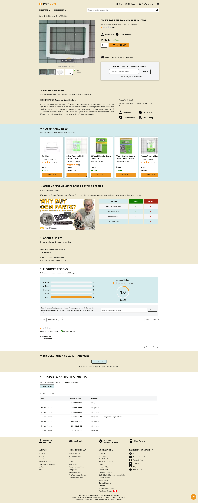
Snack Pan (45, 156)
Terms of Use (103, 480)
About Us (102, 453)
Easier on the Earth (106, 461)
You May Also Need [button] (55, 129)
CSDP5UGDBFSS (76, 416)
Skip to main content (99, 17)
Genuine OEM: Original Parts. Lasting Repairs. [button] (73, 186)
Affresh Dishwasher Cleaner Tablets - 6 (101, 157)
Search (152, 310)
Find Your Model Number (77, 475)
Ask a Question (99, 362)
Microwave (73, 464)
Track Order (43, 459)
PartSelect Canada (105, 491)
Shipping (42, 453)
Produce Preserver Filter (149, 156)
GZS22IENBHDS (76, 430)
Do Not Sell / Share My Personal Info (112, 475)
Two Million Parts (105, 459)
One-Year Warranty (45, 461)
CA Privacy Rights (105, 472)
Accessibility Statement (107, 488)
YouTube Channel (139, 457)
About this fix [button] (52, 238)
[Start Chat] (193, 497)
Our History (103, 456)
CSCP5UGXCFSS (76, 407)
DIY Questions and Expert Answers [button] (66, 356)
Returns (41, 456)
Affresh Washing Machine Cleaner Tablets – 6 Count (125, 157)
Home (41, 16)
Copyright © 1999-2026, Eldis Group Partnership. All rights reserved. (99, 499)
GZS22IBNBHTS (76, 426)
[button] (45, 10)
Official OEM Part (126, 34)
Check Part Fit (47, 386)
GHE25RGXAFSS (76, 421)
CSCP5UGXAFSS (76, 403)
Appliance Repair (75, 453)
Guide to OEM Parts (76, 477)
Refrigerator (50, 16)
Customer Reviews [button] (55, 269)
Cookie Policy (103, 469)
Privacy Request (104, 477)
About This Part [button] (53, 90)
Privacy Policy (104, 467)
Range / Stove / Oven (76, 467)
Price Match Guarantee (47, 464)
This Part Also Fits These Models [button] (65, 377)
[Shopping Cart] (157, 3)
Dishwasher (73, 459)
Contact (41, 467)
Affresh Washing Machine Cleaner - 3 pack (76, 157)
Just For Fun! (137, 469)
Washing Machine (75, 472)
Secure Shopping (105, 483)
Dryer (71, 461)
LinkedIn (136, 463)
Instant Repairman (75, 456)
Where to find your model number (130, 76)
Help (40, 469)
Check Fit (145, 71)
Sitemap (102, 486)
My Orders (131, 4)
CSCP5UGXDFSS (76, 412)
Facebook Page (138, 460)
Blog (134, 466)
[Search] (157, 10)
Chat (120, 4)
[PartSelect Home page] (47, 4)
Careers (101, 464)
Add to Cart (121, 45)
